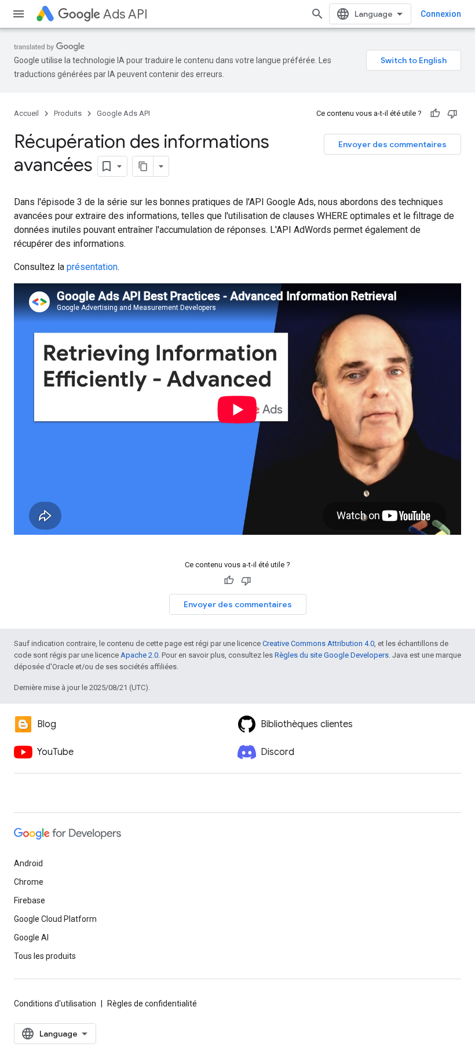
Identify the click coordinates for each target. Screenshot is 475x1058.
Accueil (26, 113)
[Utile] (435, 113)
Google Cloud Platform (55, 919)
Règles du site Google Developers (332, 655)
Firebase (29, 900)
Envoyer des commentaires (392, 144)
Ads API (125, 14)
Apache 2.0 (139, 655)
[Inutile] (452, 113)
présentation (92, 266)
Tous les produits (45, 956)
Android (28, 863)
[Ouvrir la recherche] (317, 14)
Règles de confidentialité (152, 1003)
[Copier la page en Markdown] (143, 166)
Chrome (28, 881)
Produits (68, 113)
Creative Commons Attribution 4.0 (318, 643)
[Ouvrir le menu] (18, 14)
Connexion (441, 14)
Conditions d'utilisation (55, 1003)
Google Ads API (123, 113)
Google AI (31, 937)
